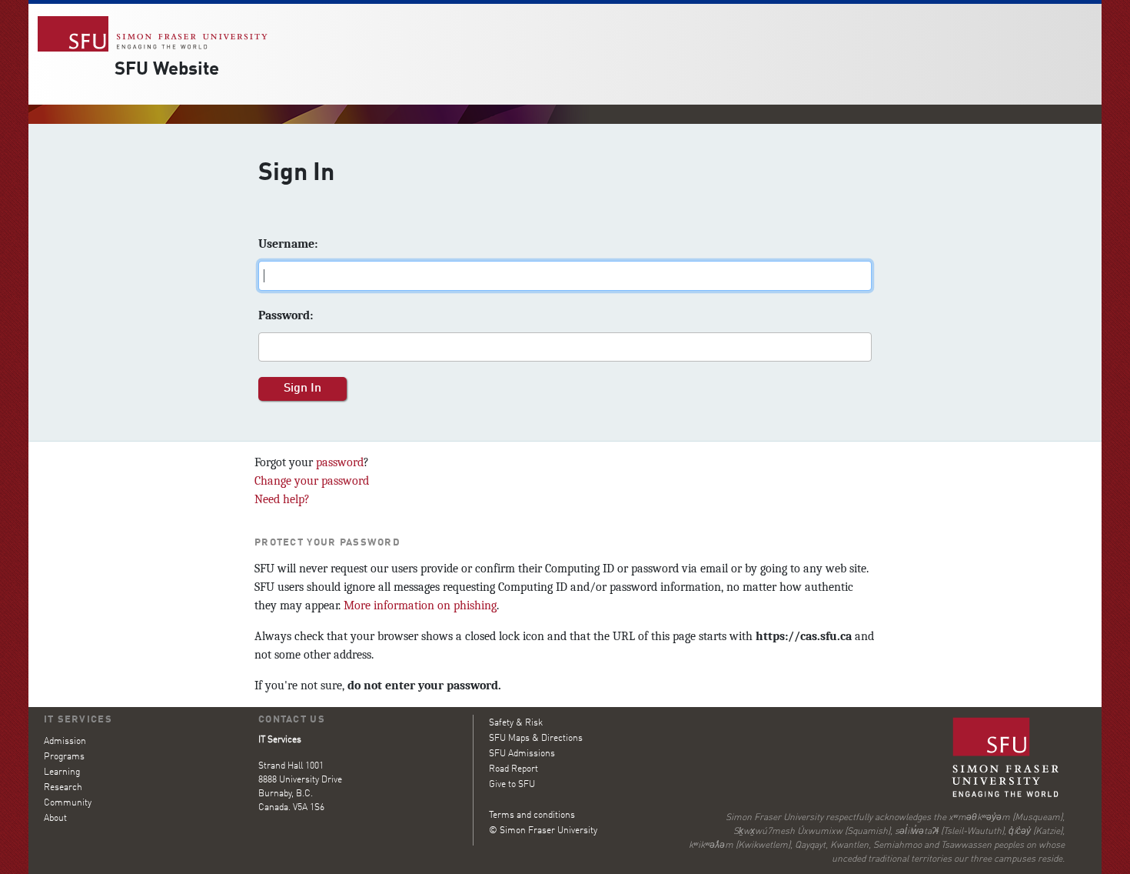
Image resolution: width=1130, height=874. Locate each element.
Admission (65, 741)
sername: (287, 244)
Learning (62, 772)
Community (67, 803)
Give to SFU (512, 784)
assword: (285, 315)
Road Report (513, 769)
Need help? (282, 499)
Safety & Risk (516, 723)
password (340, 462)
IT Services (78, 720)
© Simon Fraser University (543, 831)
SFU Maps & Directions (536, 738)
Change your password (311, 481)
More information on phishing (420, 605)
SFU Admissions (522, 754)
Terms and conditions (532, 815)
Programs (64, 757)
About (55, 818)
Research (63, 787)
